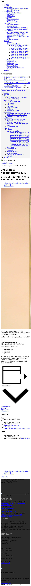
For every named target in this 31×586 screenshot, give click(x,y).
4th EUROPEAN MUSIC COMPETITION (15, 77)
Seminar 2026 (18, 46)
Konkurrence (21, 428)
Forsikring (10, 17)
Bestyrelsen (10, 60)
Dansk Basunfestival (7, 508)
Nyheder (6, 4)
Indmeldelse (10, 14)
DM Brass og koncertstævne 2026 (11, 515)
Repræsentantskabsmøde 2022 (20, 52)
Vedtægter (10, 63)
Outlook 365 (4, 409)
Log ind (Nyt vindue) (13, 10)
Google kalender (5, 406)
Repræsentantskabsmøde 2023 (20, 51)
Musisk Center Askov (13, 22)
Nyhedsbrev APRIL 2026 (11, 86)
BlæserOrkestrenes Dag (8, 511)
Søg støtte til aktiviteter (14, 13)
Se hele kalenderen (6, 516)
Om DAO (6, 41)
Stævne (27, 428)
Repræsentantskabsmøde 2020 (20, 55)
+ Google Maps (25, 438)
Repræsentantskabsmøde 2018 (20, 58)
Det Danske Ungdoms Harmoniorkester (13, 25)
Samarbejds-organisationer (15, 67)
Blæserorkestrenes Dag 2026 (12, 87)
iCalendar (3, 408)
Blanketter (10, 69)
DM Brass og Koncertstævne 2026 (17, 32)
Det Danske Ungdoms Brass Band (17, 27)
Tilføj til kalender (6, 386)
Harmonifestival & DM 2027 (15, 35)
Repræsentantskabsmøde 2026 (20, 45)
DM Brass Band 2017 (10, 428)
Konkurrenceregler (12, 39)
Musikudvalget (11, 61)
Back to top (4, 476)
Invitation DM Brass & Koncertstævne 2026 (17, 83)
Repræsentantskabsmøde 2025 (20, 48)
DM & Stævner (8, 30)
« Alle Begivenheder (6, 163)
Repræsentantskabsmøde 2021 (20, 54)
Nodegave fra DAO (13, 19)
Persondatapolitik (12, 64)
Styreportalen (8, 7)
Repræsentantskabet (13, 44)
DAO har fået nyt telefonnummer (14, 80)
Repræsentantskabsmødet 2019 (20, 57)
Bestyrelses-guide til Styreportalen (17, 8)
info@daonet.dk (5, 563)
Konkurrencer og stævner (11, 425)
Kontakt (6, 70)
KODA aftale (11, 16)
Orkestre (9, 42)
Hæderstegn (11, 20)
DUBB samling (8, 186)
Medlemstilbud (8, 11)
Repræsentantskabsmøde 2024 (20, 49)
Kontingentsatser (12, 66)
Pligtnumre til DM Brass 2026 (16, 33)
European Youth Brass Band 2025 (17, 29)
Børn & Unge (7, 23)
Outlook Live (4, 411)
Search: (3, 584)
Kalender (6, 5)
